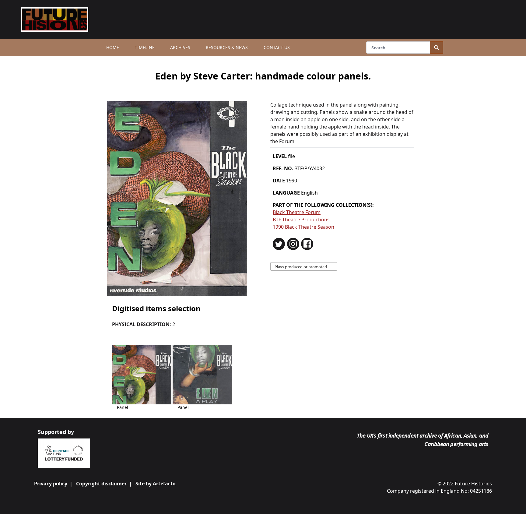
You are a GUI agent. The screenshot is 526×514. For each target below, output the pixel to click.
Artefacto (164, 483)
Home (112, 47)
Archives (180, 47)
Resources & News (227, 47)
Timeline (145, 47)
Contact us (277, 47)
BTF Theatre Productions (301, 219)
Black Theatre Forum (297, 212)
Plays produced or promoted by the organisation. (306, 266)
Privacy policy (50, 483)
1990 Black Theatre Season (303, 227)
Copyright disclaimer (101, 483)
